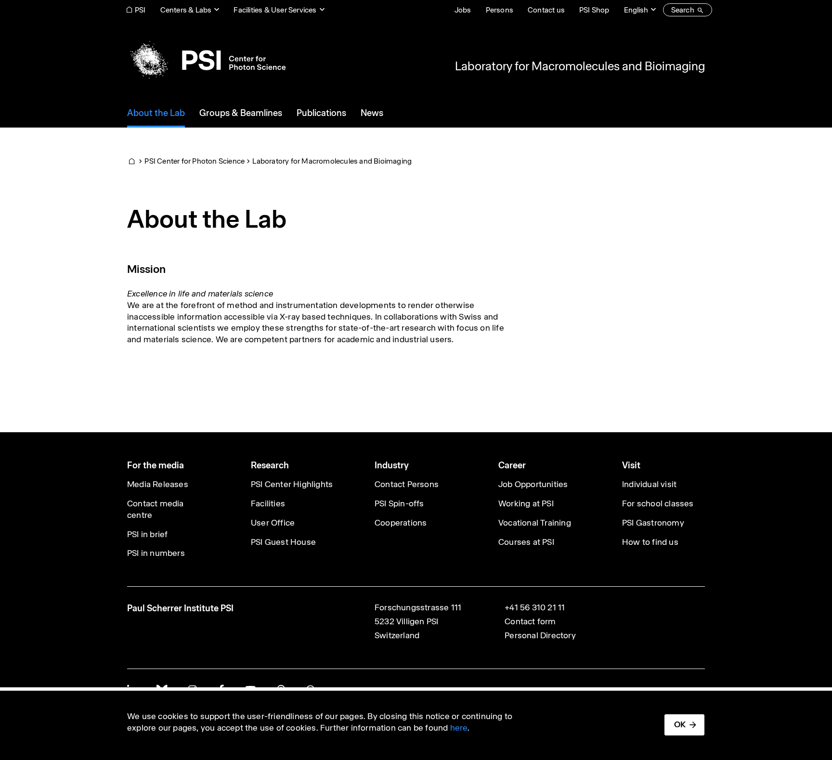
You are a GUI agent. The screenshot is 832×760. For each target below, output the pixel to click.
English (636, 10)
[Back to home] (206, 60)
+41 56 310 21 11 (535, 607)
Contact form (530, 621)
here (459, 728)
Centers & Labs (186, 10)
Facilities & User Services (275, 10)
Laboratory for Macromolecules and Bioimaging (580, 66)
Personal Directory (540, 635)
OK (680, 724)
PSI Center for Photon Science (194, 161)
